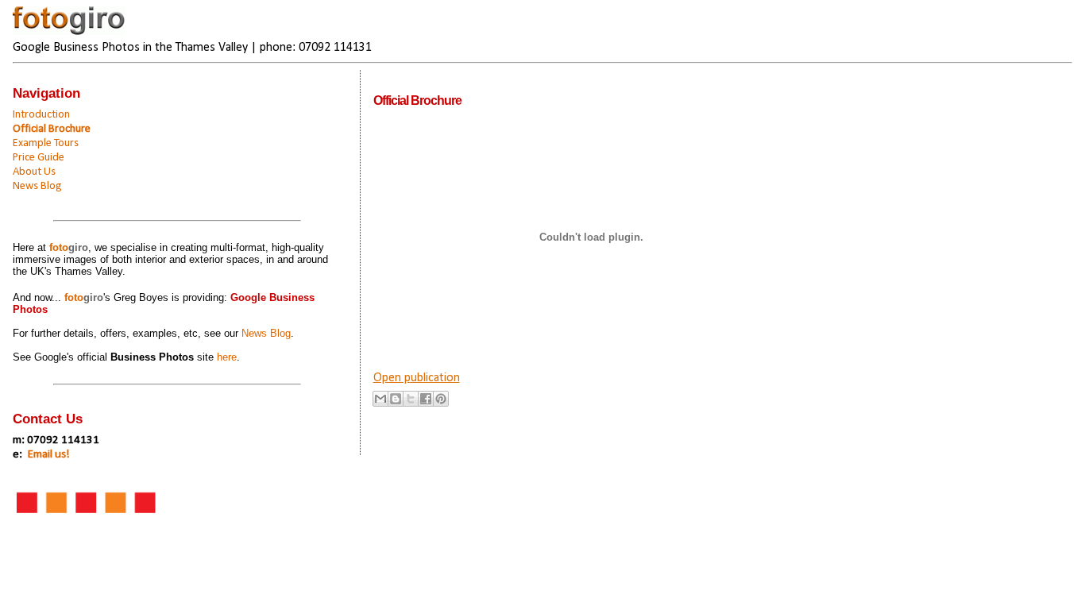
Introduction (41, 115)
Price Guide (38, 158)
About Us (34, 172)
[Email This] (380, 399)
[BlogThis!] (395, 399)
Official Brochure (52, 129)
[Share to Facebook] (426, 399)
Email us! (48, 455)
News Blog (37, 186)
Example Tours (46, 143)
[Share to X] (411, 399)
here (227, 357)
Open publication (416, 378)
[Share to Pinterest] (441, 399)
